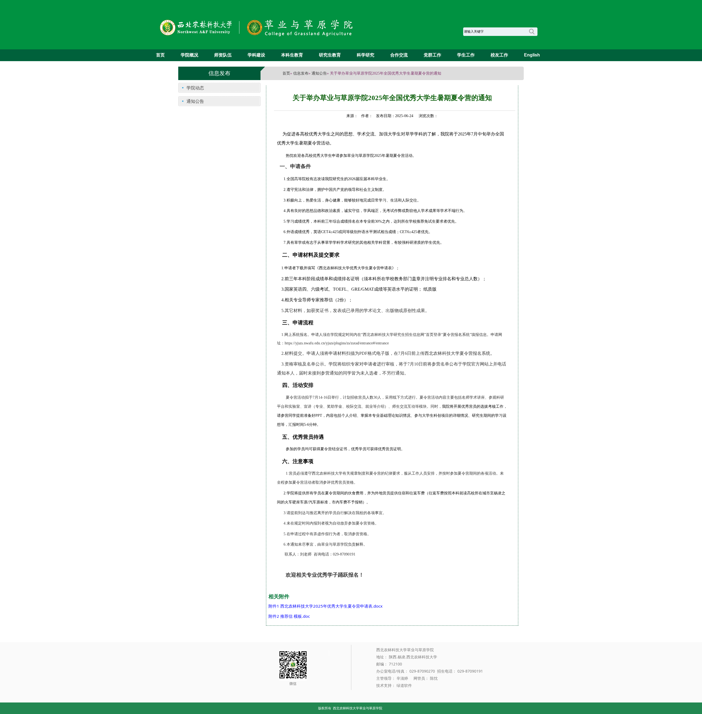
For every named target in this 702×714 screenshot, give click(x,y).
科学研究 (365, 55)
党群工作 (432, 55)
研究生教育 (330, 55)
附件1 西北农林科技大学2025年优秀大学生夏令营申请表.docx (325, 606)
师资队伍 (223, 55)
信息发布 (300, 73)
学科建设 (256, 55)
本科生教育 (292, 55)
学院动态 (195, 88)
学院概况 (189, 55)
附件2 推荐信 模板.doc (289, 616)
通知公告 (319, 73)
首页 (160, 55)
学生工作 (466, 55)
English (532, 55)
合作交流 (399, 55)
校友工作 (499, 55)
